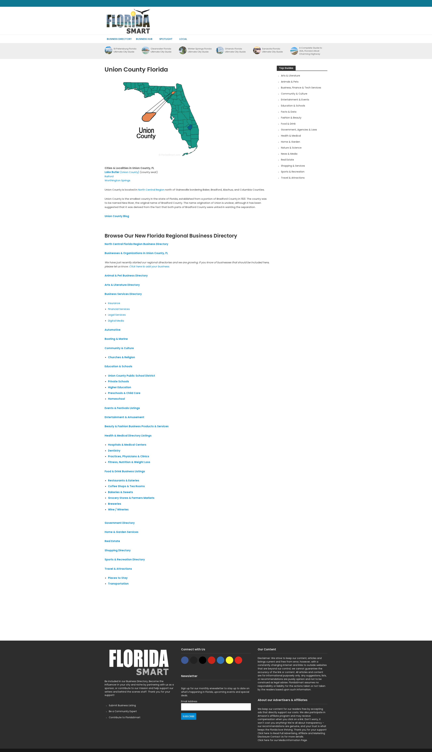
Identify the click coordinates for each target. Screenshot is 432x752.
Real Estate (287, 159)
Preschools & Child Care (124, 393)
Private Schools (118, 381)
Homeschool (116, 399)
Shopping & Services (293, 165)
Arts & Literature (290, 75)
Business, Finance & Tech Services (301, 87)
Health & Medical (291, 135)
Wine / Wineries (118, 509)
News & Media (289, 153)
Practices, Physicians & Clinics (128, 456)
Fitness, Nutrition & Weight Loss (129, 462)
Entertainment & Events (295, 99)
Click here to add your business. (149, 266)
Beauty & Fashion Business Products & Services (137, 426)
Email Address (189, 701)
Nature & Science (291, 147)
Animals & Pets (290, 81)
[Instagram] (202, 660)
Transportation (118, 583)
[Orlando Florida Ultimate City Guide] (219, 50)
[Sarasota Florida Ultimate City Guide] (256, 50)
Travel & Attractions (118, 569)
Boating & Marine (116, 339)
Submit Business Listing (122, 705)
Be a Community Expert (123, 711)
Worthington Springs (117, 180)
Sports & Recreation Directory (125, 559)
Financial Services (119, 309)
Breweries (114, 504)
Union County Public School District (131, 375)
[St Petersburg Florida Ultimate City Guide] (108, 50)
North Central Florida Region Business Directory (136, 244)
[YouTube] (238, 660)
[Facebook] (184, 660)
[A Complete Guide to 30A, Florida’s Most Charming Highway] (294, 51)
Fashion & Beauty (291, 117)
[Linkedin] (220, 660)
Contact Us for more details (286, 736)
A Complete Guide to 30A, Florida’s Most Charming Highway (310, 51)
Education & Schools (118, 366)
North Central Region (151, 189)
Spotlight (165, 39)
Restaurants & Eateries (123, 480)
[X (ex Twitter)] (193, 660)
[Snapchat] (229, 660)
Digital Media (116, 320)
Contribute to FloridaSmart (124, 717)
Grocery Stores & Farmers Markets (131, 498)
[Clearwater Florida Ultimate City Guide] (145, 50)
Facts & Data (288, 111)
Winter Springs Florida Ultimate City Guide (200, 50)
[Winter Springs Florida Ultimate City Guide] (182, 50)
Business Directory (119, 39)
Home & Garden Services (121, 532)
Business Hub (144, 39)
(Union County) (122, 172)
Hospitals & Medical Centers (127, 444)
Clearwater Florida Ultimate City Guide (161, 50)
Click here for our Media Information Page (282, 740)
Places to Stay (118, 578)
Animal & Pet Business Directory (126, 275)
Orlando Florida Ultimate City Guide (235, 50)
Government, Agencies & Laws (299, 129)
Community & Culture (119, 348)
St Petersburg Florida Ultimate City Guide (125, 50)
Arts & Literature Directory (122, 285)
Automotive (112, 330)
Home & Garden (290, 141)
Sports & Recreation (292, 171)
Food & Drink (288, 123)
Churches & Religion (121, 357)
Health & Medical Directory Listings (128, 435)
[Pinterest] (211, 660)
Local (183, 39)
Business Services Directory (123, 294)
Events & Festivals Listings (122, 408)
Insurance (114, 303)
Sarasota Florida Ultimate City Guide (272, 50)
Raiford (109, 176)
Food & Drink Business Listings (125, 471)
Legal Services (117, 314)
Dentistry (114, 450)
